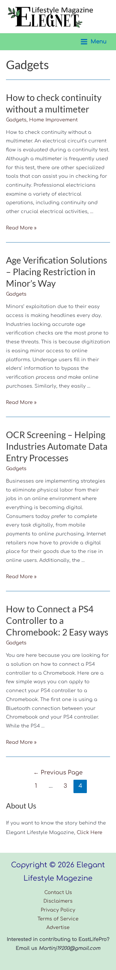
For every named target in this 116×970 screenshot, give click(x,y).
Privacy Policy (58, 910)
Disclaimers (58, 901)
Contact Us (58, 892)
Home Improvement (53, 120)
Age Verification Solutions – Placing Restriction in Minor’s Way (56, 272)
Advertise (58, 927)
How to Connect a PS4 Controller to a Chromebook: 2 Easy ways (57, 620)
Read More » (21, 228)
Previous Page (58, 772)
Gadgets (16, 120)
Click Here (89, 832)
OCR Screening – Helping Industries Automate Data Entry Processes (56, 446)
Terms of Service (58, 919)
